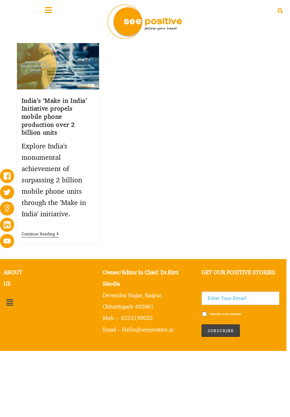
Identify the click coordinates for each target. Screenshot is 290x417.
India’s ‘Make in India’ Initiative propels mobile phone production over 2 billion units (54, 116)
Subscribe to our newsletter (225, 314)
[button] (10, 302)
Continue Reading (40, 233)
